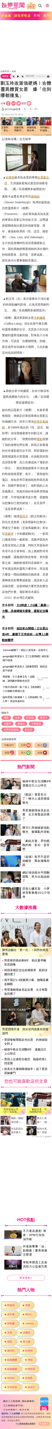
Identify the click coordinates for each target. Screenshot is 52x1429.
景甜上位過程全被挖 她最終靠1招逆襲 (25, 1061)
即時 (37, 15)
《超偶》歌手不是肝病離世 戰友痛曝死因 (36, 860)
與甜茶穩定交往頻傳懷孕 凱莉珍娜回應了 (26, 972)
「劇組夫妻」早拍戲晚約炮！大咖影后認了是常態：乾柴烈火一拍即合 (38, 1110)
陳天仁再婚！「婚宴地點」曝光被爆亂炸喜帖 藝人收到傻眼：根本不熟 (43, 1120)
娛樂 (14, 71)
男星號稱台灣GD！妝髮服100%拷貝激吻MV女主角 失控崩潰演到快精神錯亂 (12, 1110)
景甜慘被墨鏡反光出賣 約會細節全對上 (26, 1041)
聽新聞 (5, 76)
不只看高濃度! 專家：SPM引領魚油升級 (34, 1235)
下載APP (9, 745)
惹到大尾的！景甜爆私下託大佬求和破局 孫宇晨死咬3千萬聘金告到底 (44, 1130)
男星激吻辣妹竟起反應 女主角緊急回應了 (36, 814)
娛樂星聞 (5, 71)
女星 (40, 177)
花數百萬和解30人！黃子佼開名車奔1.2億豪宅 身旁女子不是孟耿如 (19, 129)
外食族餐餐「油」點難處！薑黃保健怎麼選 (35, 1250)
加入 (39, 745)
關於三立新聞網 (11, 1401)
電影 (39, 439)
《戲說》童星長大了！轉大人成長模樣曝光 (36, 798)
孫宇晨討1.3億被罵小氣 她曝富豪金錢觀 (26, 982)
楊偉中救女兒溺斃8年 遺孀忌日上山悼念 (25, 1051)
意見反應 (24, 1410)
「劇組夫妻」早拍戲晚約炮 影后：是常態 (36, 845)
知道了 (45, 1424)
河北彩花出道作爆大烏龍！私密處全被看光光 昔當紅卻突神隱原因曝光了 (18, 1130)
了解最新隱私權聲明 (26, 1424)
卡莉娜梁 (39, 317)
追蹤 (6, 752)
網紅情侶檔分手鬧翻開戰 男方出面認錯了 (36, 876)
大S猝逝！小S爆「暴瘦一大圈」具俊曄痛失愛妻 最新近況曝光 (25, 611)
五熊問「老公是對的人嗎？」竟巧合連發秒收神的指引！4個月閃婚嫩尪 (6, 129)
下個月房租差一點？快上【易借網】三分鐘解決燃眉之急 (22, 689)
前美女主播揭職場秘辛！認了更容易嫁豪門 (26, 1071)
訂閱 (23, 745)
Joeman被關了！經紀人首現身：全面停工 (25, 650)
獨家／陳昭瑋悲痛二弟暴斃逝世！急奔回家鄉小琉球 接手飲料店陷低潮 (17, 1120)
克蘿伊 (9, 533)
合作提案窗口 (10, 1410)
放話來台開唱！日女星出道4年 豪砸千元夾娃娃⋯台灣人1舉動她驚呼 (25, 634)
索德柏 (35, 196)
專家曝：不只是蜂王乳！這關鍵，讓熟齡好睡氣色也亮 (19, 678)
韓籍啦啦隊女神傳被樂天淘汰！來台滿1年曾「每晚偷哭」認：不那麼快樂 (31, 129)
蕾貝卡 (23, 516)
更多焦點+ (26, 1277)
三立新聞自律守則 (13, 1405)
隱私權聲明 (28, 1401)
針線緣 (6, 15)
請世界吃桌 (22, 15)
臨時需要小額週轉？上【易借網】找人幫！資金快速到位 (22, 699)
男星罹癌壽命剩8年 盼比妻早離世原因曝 (25, 962)
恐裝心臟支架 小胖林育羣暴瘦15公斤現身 (36, 892)
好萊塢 (10, 177)
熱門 (46, 15)
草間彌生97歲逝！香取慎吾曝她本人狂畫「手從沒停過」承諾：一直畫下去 (45, 129)
